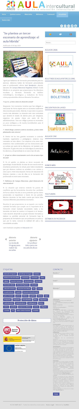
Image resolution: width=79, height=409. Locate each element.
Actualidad (62, 14)
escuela (39, 288)
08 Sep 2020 (16, 46)
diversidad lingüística (22, 285)
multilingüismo (32, 303)
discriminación (29, 281)
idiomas (25, 296)
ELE (34, 288)
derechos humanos (16, 281)
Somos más (6, 20)
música (6, 307)
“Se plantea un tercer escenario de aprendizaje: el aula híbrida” (21, 37)
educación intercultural (24, 288)
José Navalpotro (30, 85)
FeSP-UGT (18, 405)
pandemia (13, 307)
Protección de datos (27, 320)
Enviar (56, 394)
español (18, 292)
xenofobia (35, 310)
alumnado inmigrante (10, 274)
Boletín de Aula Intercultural (11, 277)
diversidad (38, 281)
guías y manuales (9, 296)
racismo (36, 307)
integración (16, 299)
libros (35, 299)
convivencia (25, 277)
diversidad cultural (9, 285)
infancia (40, 296)
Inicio (4, 14)
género (18, 296)
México (41, 303)
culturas (6, 281)
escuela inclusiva (8, 292)
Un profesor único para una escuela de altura (30, 245)
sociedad (6, 310)
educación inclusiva (9, 288)
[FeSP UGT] (11, 334)
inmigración (7, 299)
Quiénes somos (15, 14)
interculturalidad (27, 299)
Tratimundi (51, 14)
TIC (13, 310)
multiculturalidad (8, 303)
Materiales (28, 14)
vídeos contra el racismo (23, 310)
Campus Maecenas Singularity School (25, 88)
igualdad (32, 296)
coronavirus (34, 277)
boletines (37, 274)
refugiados (44, 307)
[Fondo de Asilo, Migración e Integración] (14, 352)
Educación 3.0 (27, 228)
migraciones (43, 299)
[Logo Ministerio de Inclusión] (19, 343)
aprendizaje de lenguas (25, 274)
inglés (46, 296)
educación (34, 285)
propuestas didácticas (25, 307)
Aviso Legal (50, 405)
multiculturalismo (20, 303)
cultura (42, 277)
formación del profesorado (30, 292)
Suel (66, 405)
